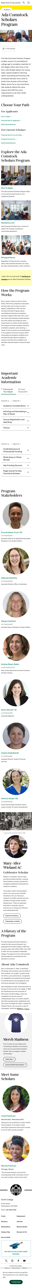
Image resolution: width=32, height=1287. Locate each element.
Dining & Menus (8, 257)
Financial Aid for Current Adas (11, 135)
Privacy (7, 1268)
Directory (4, 1221)
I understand (16, 1282)
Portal (3, 1216)
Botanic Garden (22, 1227)
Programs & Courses (8, 139)
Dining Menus (5, 1227)
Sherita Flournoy (8, 1166)
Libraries (20, 1221)
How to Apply (6, 116)
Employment (21, 1216)
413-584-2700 (11, 1210)
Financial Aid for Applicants (10, 120)
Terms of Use (16, 1268)
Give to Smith (5, 1237)
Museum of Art (22, 1232)
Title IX (24, 1268)
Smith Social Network (8, 124)
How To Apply (7, 188)
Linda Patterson (8, 1116)
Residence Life (7, 223)
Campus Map (5, 1232)
